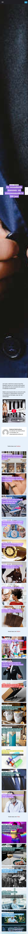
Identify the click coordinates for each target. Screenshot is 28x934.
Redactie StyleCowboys (15, 429)
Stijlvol (18, 631)
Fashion (18, 446)
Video (18, 816)
